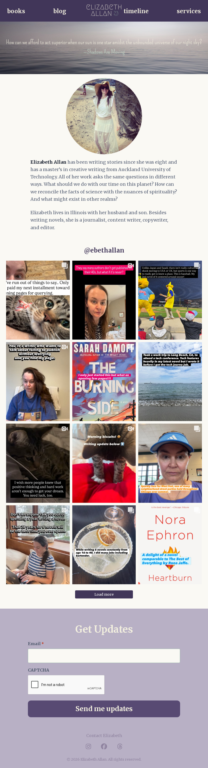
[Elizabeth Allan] (104, 10)
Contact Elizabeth (104, 735)
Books (16, 11)
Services (189, 11)
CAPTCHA (38, 670)
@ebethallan (104, 250)
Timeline (136, 11)
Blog (59, 11)
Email (36, 643)
